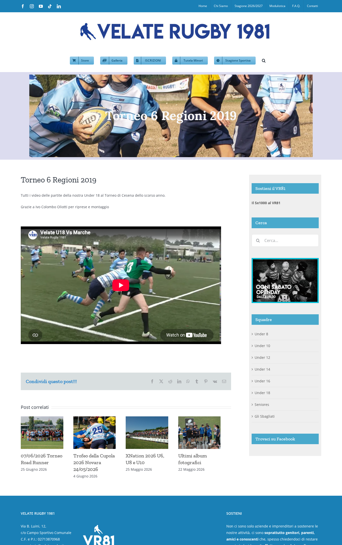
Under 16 (262, 381)
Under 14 (262, 369)
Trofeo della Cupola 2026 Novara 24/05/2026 (96, 464)
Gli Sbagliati (265, 416)
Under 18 (262, 392)
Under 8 (261, 334)
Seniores (262, 404)
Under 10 (262, 345)
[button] (264, 60)
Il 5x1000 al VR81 (266, 202)
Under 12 (262, 357)
